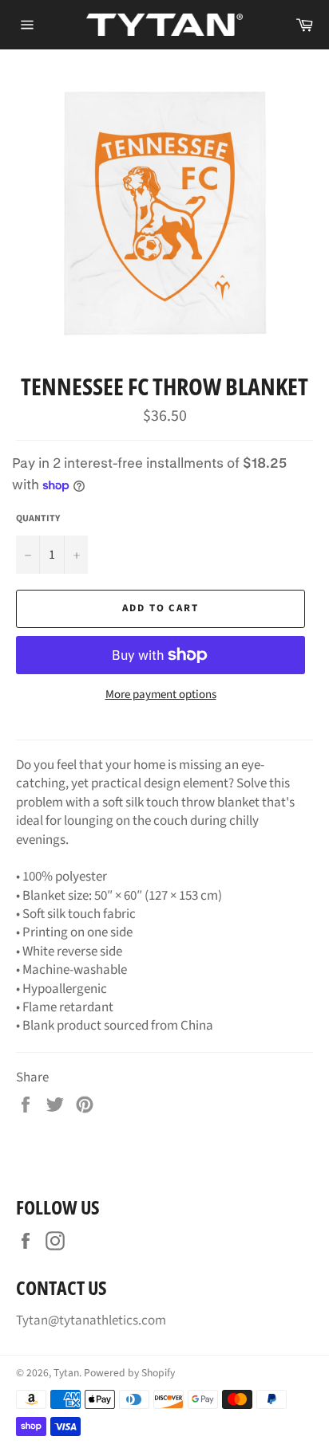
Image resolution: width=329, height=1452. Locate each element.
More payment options (160, 695)
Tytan (66, 1372)
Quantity (38, 518)
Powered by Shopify (129, 1372)
